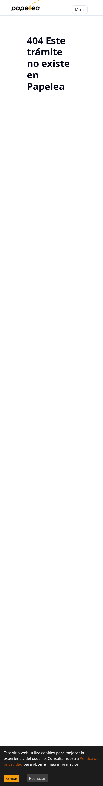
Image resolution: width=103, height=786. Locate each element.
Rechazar (37, 778)
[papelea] (26, 9)
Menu (80, 9)
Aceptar (11, 778)
